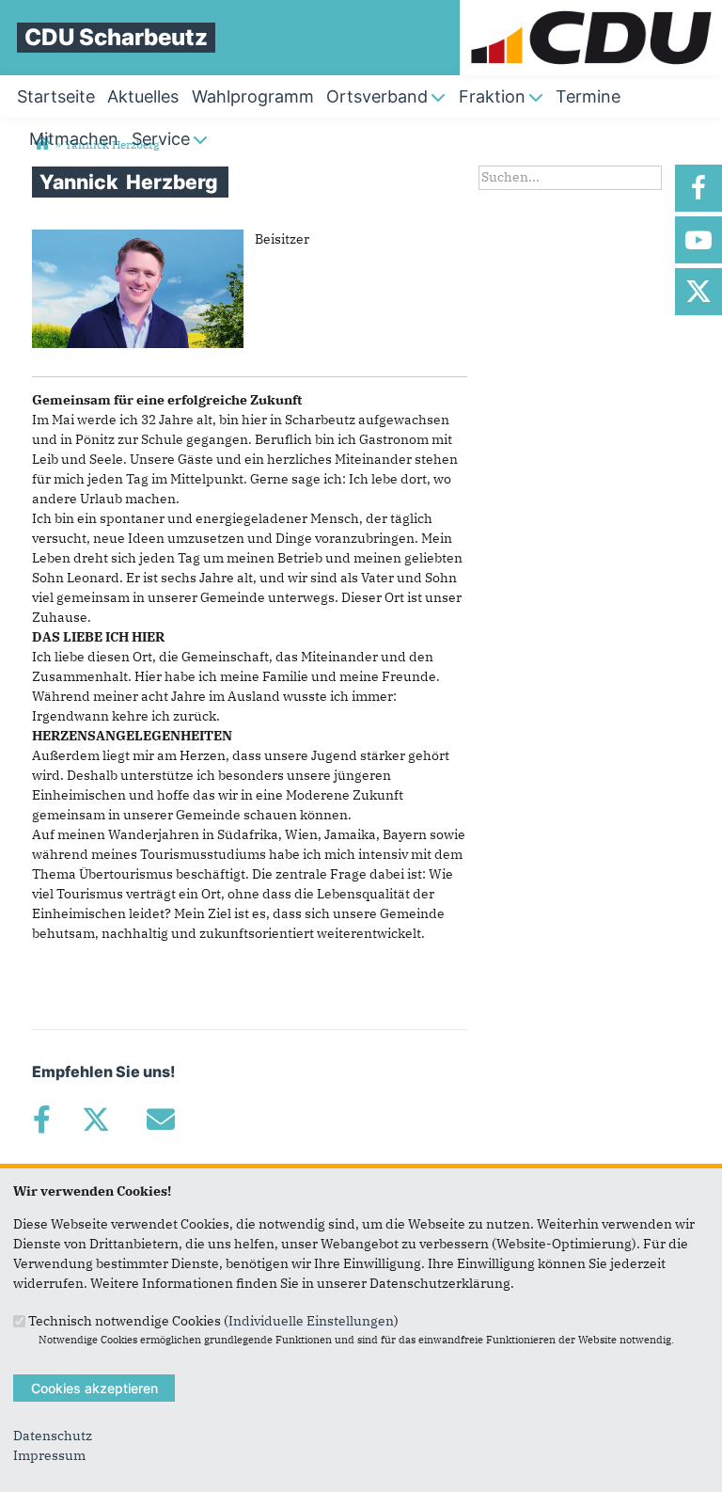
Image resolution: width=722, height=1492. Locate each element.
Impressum (49, 1455)
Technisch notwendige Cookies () (213, 1319)
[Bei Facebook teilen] (41, 1119)
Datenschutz (52, 1435)
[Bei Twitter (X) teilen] (95, 1119)
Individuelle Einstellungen (311, 1319)
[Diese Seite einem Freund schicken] (160, 1119)
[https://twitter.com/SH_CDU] (698, 291)
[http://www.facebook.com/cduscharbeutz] (698, 188)
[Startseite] (591, 9)
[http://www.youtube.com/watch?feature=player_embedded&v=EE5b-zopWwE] (698, 239)
